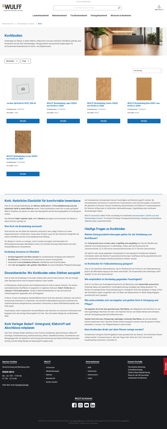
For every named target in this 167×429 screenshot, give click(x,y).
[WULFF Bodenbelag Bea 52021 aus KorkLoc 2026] (144, 89)
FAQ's (90, 378)
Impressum (92, 371)
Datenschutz (93, 375)
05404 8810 (8, 372)
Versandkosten (78, 421)
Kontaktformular (21, 385)
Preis (24, 61)
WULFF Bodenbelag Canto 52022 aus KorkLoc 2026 (102, 104)
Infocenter (50, 367)
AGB (89, 367)
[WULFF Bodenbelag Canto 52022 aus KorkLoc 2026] (103, 89)
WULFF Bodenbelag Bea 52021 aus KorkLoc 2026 (143, 104)
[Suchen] (119, 8)
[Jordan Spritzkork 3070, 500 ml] (23, 89)
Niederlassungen (52, 371)
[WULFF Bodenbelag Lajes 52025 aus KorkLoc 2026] (63, 89)
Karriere (49, 375)
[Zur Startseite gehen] (12, 8)
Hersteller (10, 61)
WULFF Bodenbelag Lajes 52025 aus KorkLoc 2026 (62, 104)
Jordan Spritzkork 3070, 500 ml (21, 103)
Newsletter (50, 378)
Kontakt (166, 366)
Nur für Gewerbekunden (83, 1)
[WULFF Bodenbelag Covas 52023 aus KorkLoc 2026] (23, 142)
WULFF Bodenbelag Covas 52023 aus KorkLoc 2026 (21, 157)
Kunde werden (51, 382)
